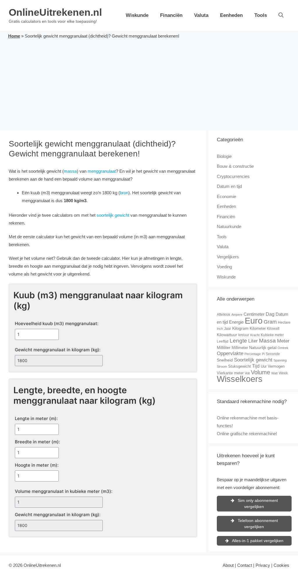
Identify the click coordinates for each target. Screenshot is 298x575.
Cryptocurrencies (233, 176)
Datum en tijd (229, 186)
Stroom (222, 366)
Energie (236, 322)
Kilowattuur (227, 334)
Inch (220, 328)
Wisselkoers (239, 379)
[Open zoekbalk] (281, 15)
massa (70, 171)
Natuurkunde (229, 226)
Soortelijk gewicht (253, 360)
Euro (253, 320)
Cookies (281, 565)
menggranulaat (102, 171)
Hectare (284, 322)
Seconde (273, 354)
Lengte (238, 341)
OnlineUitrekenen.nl (55, 12)
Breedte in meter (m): (37, 442)
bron (124, 192)
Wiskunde (137, 15)
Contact (244, 565)
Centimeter (254, 314)
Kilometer (258, 328)
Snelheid (225, 360)
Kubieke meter (272, 335)
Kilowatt (273, 328)
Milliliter (223, 347)
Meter (283, 341)
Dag (270, 314)
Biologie (224, 156)
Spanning (280, 360)
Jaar (227, 329)
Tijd (256, 366)
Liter (253, 341)
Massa (267, 341)
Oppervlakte (230, 353)
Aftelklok (223, 314)
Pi (263, 354)
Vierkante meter (230, 373)
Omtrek (283, 348)
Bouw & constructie (235, 166)
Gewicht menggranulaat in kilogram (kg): (57, 349)
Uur (264, 366)
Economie (226, 196)
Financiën (171, 15)
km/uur (243, 335)
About (228, 565)
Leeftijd (222, 341)
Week (283, 373)
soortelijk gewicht (113, 215)
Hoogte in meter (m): (36, 465)
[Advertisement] (149, 83)
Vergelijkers (228, 256)
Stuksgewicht (239, 366)
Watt (274, 373)
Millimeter (240, 347)
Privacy (263, 565)
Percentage (252, 354)
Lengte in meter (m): (36, 418)
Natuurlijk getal (262, 347)
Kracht (255, 335)
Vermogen (276, 366)
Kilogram (240, 328)
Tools (260, 15)
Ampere (236, 314)
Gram (270, 322)
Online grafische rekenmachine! (247, 433)
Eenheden (231, 15)
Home (14, 35)
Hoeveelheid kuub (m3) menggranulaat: (56, 323)
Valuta (201, 15)
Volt (247, 373)
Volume (260, 372)
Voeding (224, 266)
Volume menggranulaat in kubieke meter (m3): (63, 491)
